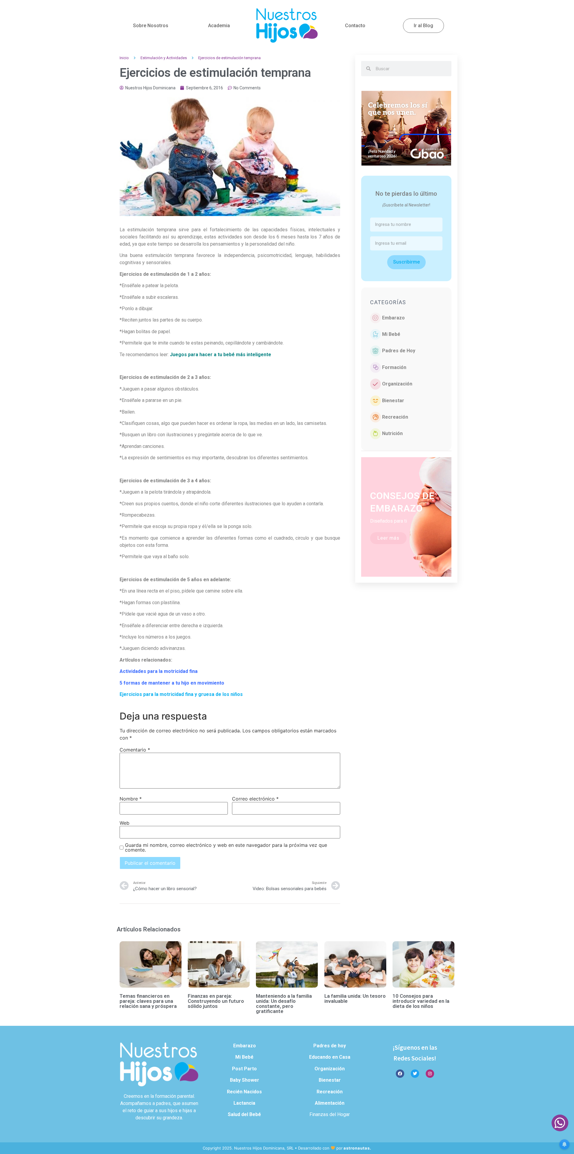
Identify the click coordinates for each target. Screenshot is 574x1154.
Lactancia (244, 1103)
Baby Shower (244, 1080)
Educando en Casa (329, 1057)
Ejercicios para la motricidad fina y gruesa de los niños (181, 694)
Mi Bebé (391, 334)
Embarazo (393, 318)
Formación (394, 367)
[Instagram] (430, 1073)
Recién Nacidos (244, 1092)
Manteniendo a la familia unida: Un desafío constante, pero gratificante (284, 1003)
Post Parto (244, 1069)
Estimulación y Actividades (164, 58)
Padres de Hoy (398, 350)
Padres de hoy (329, 1046)
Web (124, 823)
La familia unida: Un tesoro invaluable (355, 998)
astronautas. (357, 1148)
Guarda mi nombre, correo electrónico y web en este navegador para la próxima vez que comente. (226, 847)
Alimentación (329, 1103)
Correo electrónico (255, 798)
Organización (397, 384)
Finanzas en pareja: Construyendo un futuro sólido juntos (216, 1001)
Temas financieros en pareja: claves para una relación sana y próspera (148, 1001)
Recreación (395, 417)
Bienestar (393, 400)
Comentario (135, 749)
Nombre (131, 798)
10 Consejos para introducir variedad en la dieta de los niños (421, 1001)
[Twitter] (415, 1073)
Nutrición (392, 433)
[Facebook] (400, 1073)
